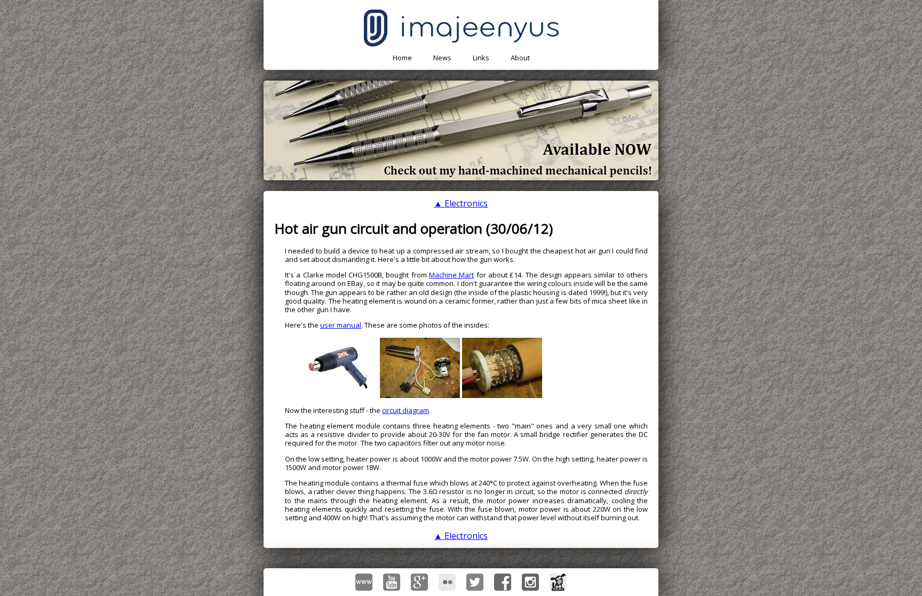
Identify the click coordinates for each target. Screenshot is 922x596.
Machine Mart (451, 275)
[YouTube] (391, 582)
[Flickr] (447, 582)
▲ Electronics (461, 203)
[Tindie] (558, 582)
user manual (340, 325)
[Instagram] (530, 582)
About (520, 57)
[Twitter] (474, 582)
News (442, 57)
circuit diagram (405, 410)
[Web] (363, 582)
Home (402, 57)
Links (481, 57)
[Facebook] (502, 582)
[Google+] (419, 582)
